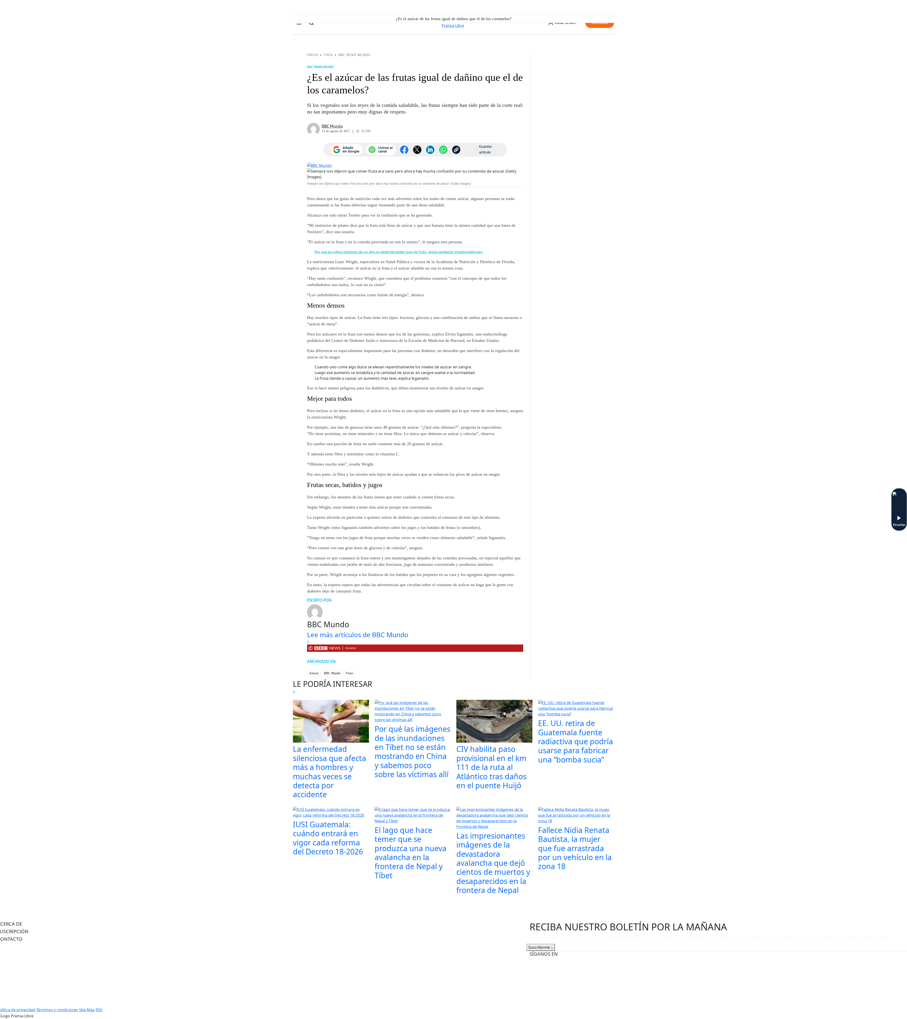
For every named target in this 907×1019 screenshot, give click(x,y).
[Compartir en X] (417, 150)
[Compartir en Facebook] (404, 150)
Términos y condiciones (57, 1009)
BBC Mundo (332, 673)
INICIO (312, 55)
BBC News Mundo (354, 55)
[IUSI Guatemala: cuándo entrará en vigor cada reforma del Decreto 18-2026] (331, 812)
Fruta (349, 673)
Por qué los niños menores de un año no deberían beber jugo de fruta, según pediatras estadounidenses (399, 252)
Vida (328, 55)
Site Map (87, 1009)
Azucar (314, 673)
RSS (99, 1009)
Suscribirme (539, 947)
